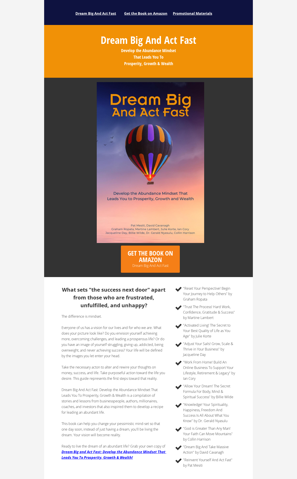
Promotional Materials (192, 13)
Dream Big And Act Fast (95, 13)
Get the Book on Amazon (145, 13)
